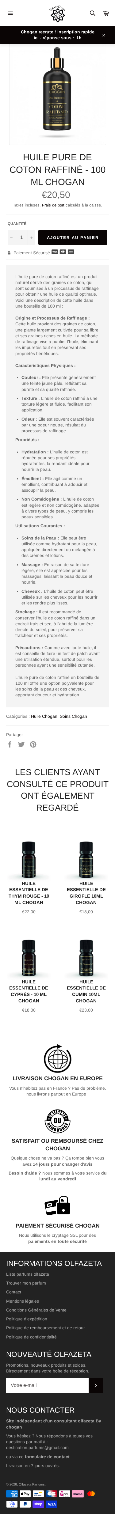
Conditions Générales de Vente (36, 1310)
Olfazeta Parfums (32, 1484)
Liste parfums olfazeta (27, 1274)
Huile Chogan (44, 716)
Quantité (17, 223)
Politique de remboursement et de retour (45, 1327)
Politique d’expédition (26, 1318)
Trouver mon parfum (26, 1283)
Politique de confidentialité (31, 1336)
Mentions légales (22, 1301)
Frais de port (53, 205)
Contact (13, 1291)
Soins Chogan (73, 716)
